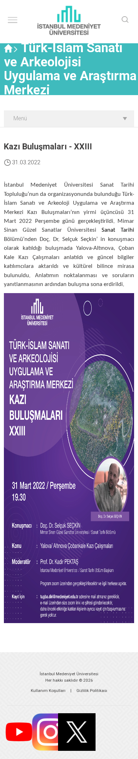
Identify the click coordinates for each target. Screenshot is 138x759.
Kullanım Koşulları (48, 690)
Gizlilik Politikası (91, 690)
